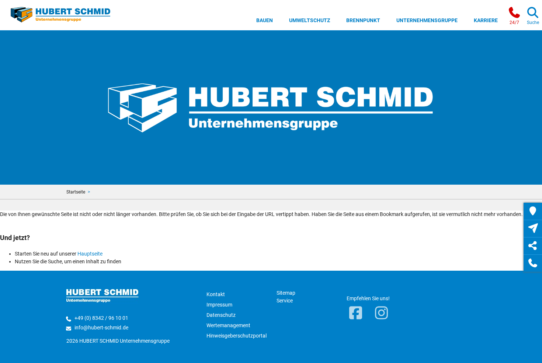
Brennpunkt (363, 20)
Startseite (75, 192)
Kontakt (215, 294)
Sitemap (286, 293)
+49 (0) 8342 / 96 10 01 (101, 318)
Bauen (264, 20)
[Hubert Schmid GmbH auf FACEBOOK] (356, 313)
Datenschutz (221, 315)
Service (285, 301)
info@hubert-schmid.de (101, 328)
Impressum (219, 305)
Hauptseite (90, 254)
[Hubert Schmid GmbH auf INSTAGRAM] (381, 313)
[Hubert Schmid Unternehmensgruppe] (61, 14)
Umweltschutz (309, 20)
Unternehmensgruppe (427, 20)
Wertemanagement (228, 325)
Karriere (486, 20)
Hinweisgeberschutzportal (236, 336)
